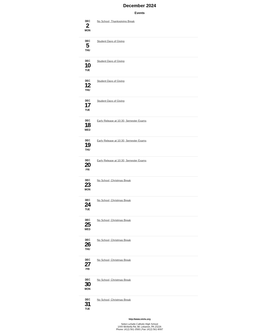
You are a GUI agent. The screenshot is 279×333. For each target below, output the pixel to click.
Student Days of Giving (111, 41)
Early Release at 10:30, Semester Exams (121, 120)
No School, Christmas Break (114, 180)
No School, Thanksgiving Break (116, 21)
